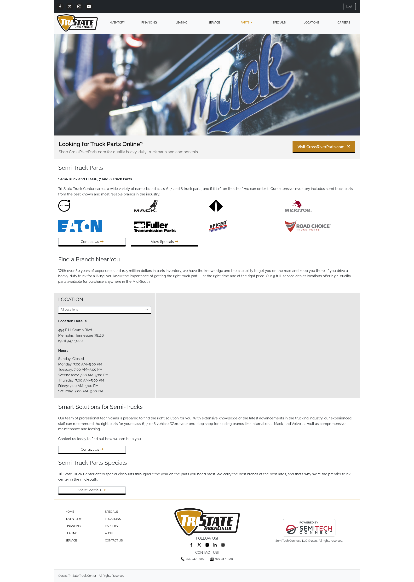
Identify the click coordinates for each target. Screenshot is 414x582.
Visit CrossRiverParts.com (321, 147)
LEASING (182, 22)
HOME (69, 511)
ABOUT (110, 533)
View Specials (163, 242)
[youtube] (89, 6)
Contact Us (90, 242)
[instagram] (79, 6)
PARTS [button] (245, 22)
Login (349, 6)
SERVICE (214, 22)
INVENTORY (117, 22)
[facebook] (60, 6)
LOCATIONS (311, 22)
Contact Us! (207, 552)
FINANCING (149, 22)
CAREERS (344, 22)
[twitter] (70, 6)
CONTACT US (114, 540)
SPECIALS (279, 22)
